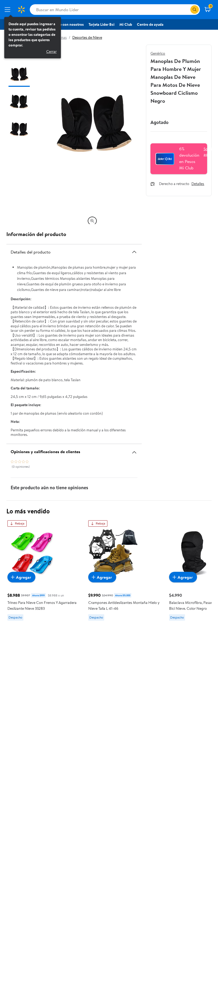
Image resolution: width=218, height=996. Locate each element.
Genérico (157, 53)
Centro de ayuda (150, 24)
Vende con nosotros (68, 24)
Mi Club (125, 24)
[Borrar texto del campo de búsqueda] (186, 9)
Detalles (197, 184)
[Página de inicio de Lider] (21, 9)
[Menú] (8, 9)
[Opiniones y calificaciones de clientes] (134, 450)
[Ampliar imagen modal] (92, 221)
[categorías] (194, 9)
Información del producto (36, 234)
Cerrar (51, 51)
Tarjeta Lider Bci (102, 24)
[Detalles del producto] (134, 252)
